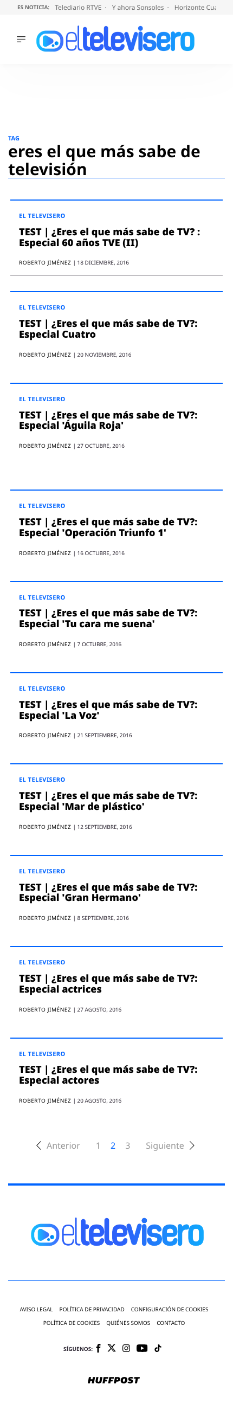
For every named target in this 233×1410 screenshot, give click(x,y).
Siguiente (165, 1145)
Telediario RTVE (79, 7)
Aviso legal (36, 1309)
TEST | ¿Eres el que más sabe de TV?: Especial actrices (108, 984)
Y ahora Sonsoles (139, 7)
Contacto (171, 1323)
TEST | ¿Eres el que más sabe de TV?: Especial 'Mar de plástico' (108, 801)
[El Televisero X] (111, 1349)
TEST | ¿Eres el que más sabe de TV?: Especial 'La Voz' (108, 710)
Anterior (63, 1145)
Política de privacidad (92, 1309)
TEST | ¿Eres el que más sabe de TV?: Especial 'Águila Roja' (108, 421)
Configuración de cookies (170, 1309)
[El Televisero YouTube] (142, 1349)
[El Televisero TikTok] (157, 1349)
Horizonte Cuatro (201, 7)
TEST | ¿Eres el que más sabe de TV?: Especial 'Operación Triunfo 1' (108, 527)
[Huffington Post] (114, 1381)
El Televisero (42, 216)
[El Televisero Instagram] (126, 1349)
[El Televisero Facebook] (98, 1349)
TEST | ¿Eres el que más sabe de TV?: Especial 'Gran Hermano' (108, 893)
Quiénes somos (128, 1323)
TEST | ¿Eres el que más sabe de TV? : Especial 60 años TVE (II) (109, 237)
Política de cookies (71, 1323)
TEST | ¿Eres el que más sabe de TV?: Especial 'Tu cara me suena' (108, 618)
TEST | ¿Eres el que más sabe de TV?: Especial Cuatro (108, 329)
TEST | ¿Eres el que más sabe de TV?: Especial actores (108, 1075)
